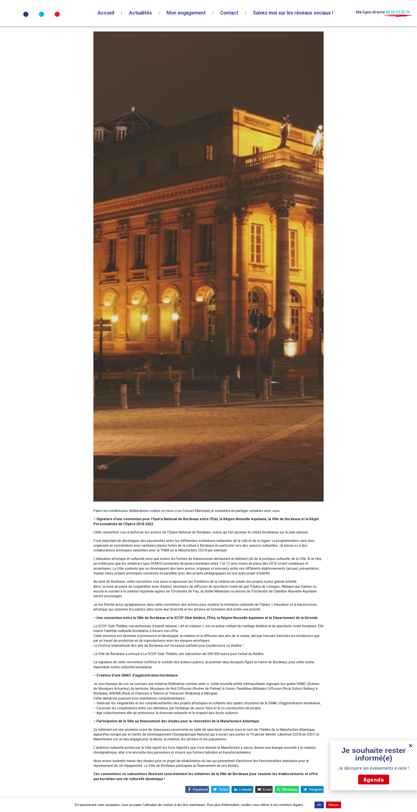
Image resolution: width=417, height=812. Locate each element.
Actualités (140, 13)
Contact (229, 13)
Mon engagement (186, 13)
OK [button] (319, 805)
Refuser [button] (333, 805)
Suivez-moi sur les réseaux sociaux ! (293, 13)
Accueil (106, 13)
